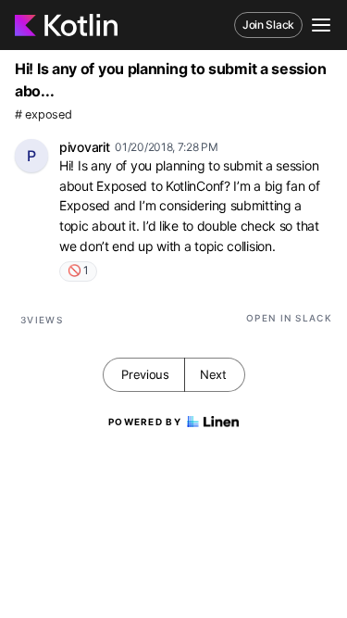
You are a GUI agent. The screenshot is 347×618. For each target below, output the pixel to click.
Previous (145, 374)
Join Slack (268, 25)
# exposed (43, 114)
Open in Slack (289, 317)
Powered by (144, 421)
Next (213, 374)
